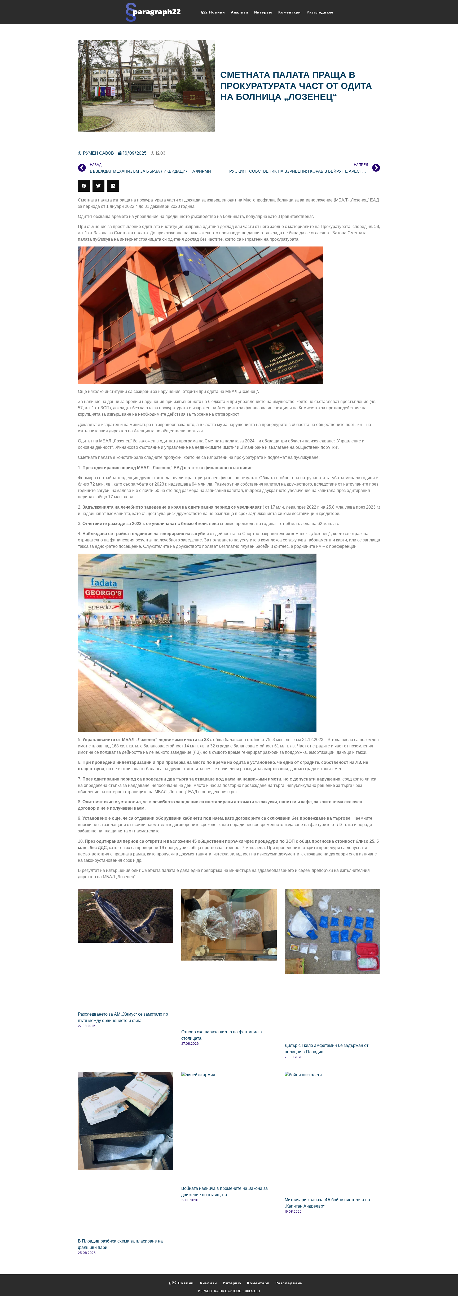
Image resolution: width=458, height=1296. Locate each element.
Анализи (239, 12)
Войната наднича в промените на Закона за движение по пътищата (224, 1191)
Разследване (320, 12)
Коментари (289, 12)
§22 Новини (213, 12)
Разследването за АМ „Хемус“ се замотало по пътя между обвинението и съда (123, 1017)
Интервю (263, 12)
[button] (84, 186)
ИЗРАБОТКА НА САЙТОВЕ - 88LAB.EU (229, 1291)
